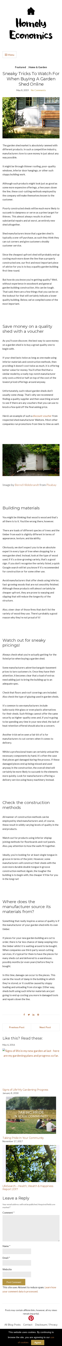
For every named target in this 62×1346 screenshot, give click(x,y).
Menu (10, 54)
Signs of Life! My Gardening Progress (25, 1089)
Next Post (45, 1027)
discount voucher (42, 415)
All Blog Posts (12, 1324)
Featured (20, 67)
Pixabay (51, 485)
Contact (27, 1324)
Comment (8, 1212)
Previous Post (16, 1027)
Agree (37, 1342)
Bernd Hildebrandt (27, 485)
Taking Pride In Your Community (23, 1137)
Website (7, 1269)
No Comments (38, 90)
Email (6, 1257)
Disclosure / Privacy (46, 1324)
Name (6, 1246)
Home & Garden (38, 67)
